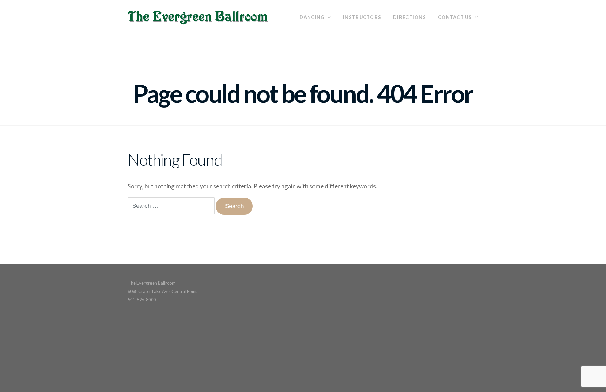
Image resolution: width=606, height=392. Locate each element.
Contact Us (455, 17)
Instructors (362, 17)
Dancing (311, 17)
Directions (409, 17)
